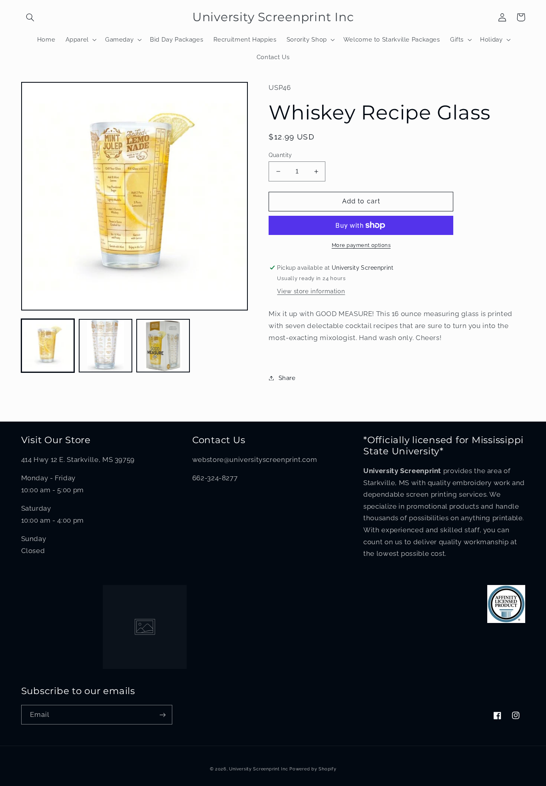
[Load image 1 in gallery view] (48, 345)
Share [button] (287, 377)
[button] (30, 17)
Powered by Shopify (312, 768)
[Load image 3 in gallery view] (163, 345)
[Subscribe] (162, 714)
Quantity (280, 155)
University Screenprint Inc (258, 768)
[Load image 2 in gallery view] (105, 345)
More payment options (361, 245)
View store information (311, 291)
